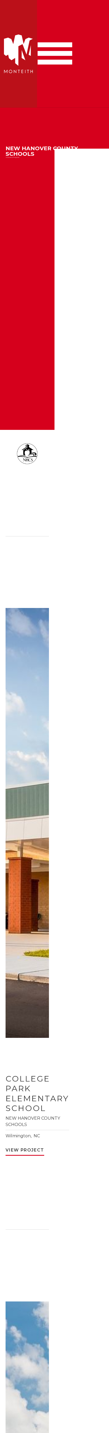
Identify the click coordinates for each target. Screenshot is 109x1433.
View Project (25, 1150)
